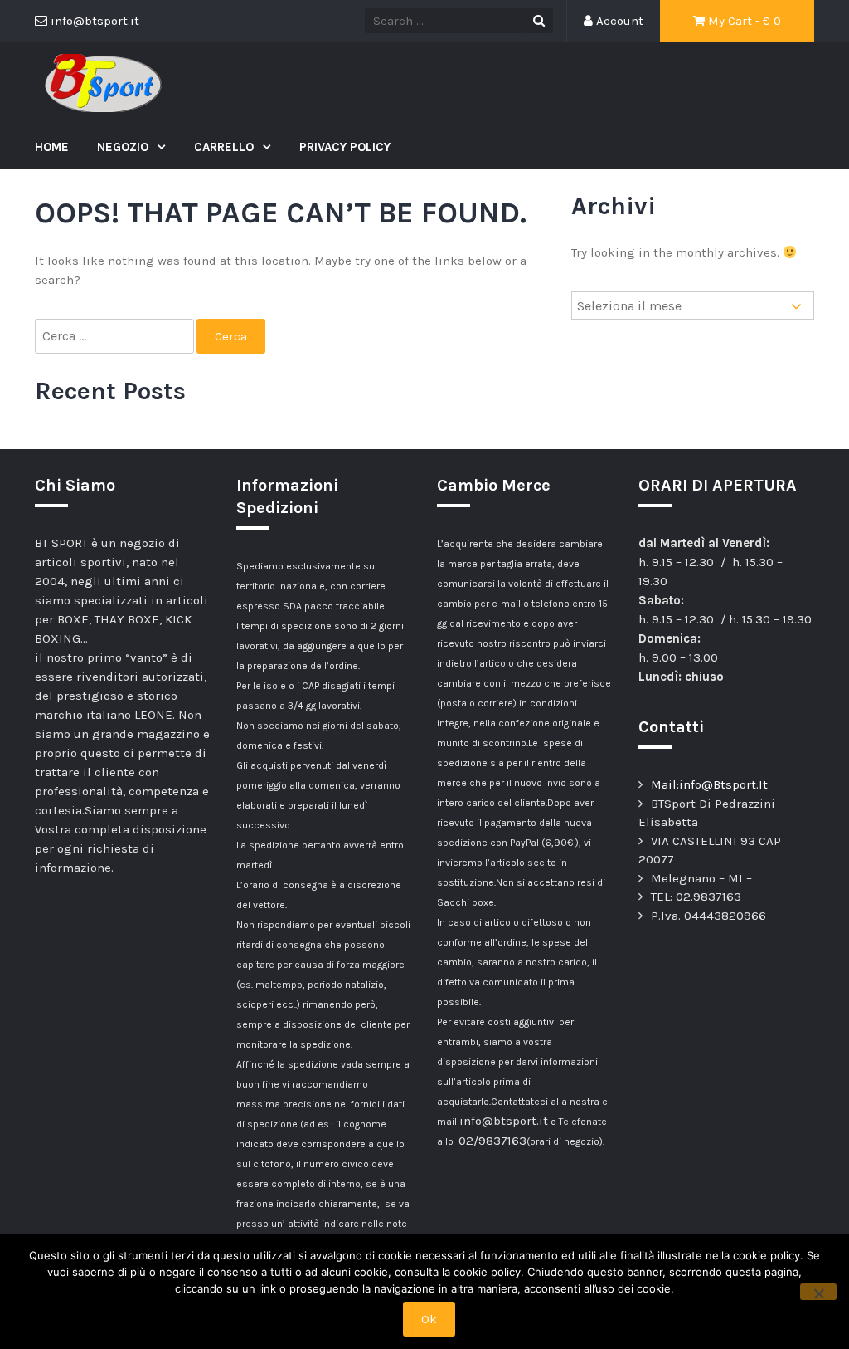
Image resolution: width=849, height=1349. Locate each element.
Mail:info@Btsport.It (709, 784)
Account (618, 20)
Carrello (225, 146)
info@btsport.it (503, 1120)
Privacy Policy (345, 146)
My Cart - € (743, 20)
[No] (818, 1291)
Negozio (124, 146)
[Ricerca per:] (115, 337)
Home (52, 146)
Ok (429, 1319)
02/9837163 (492, 1140)
